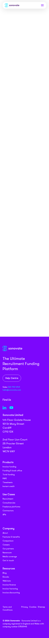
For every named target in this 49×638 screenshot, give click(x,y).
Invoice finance (9, 584)
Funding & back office (12, 470)
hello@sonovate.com (12, 389)
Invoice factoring (10, 588)
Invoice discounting (11, 592)
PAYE (5, 478)
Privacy (24, 606)
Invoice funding (9, 466)
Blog (5, 572)
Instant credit (9, 486)
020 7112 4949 (14, 387)
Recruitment (8, 498)
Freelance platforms (11, 506)
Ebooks (6, 576)
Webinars (7, 580)
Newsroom (7, 552)
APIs (4, 514)
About (5, 532)
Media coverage (10, 556)
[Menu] (42, 5)
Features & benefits (11, 536)
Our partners (8, 548)
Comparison (8, 540)
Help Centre (11, 378)
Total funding (9, 474)
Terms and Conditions (8, 608)
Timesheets (8, 482)
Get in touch (8, 560)
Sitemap (41, 606)
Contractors (8, 510)
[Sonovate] (12, 5)
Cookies (32, 606)
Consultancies (9, 502)
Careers (6, 544)
